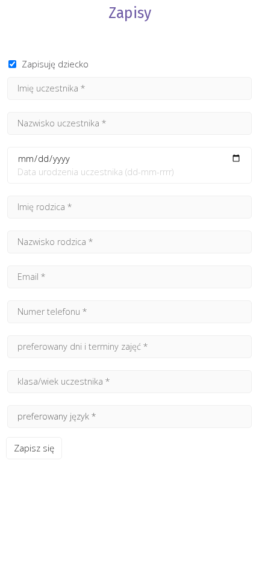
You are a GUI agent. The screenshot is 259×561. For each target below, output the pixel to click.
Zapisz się (34, 448)
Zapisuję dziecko (55, 64)
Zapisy (129, 13)
